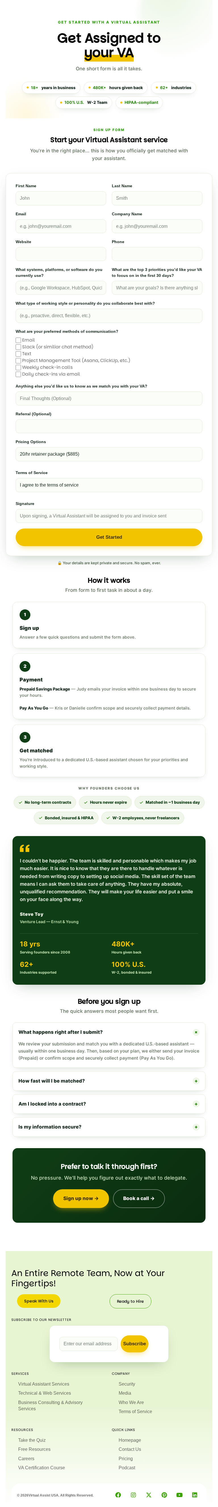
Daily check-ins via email (51, 374)
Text (26, 353)
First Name (26, 186)
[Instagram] (133, 1495)
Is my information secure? (108, 1127)
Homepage (130, 1440)
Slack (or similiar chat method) (57, 347)
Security (127, 1384)
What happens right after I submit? (109, 1032)
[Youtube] (179, 1495)
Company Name (127, 214)
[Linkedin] (194, 1495)
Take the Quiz (32, 1440)
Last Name (122, 186)
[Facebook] (118, 1495)
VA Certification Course (41, 1467)
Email (21, 214)
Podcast (127, 1467)
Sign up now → (81, 1198)
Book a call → (139, 1198)
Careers (26, 1458)
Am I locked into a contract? (108, 1104)
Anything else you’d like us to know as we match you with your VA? (81, 386)
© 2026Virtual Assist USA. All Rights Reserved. (55, 1495)
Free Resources (34, 1449)
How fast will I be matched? (108, 1081)
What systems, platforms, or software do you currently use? (59, 272)
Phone (118, 241)
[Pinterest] (164, 1495)
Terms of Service (32, 472)
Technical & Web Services (44, 1393)
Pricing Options (31, 441)
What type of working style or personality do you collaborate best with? (85, 303)
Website (23, 241)
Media (125, 1393)
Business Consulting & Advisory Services (50, 1405)
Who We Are (131, 1402)
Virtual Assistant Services (43, 1384)
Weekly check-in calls (47, 367)
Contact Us (130, 1449)
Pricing (126, 1458)
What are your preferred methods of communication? (67, 331)
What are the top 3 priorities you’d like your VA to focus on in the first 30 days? (157, 272)
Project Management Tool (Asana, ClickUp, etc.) (76, 360)
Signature (25, 503)
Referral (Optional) (33, 414)
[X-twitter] (148, 1495)
